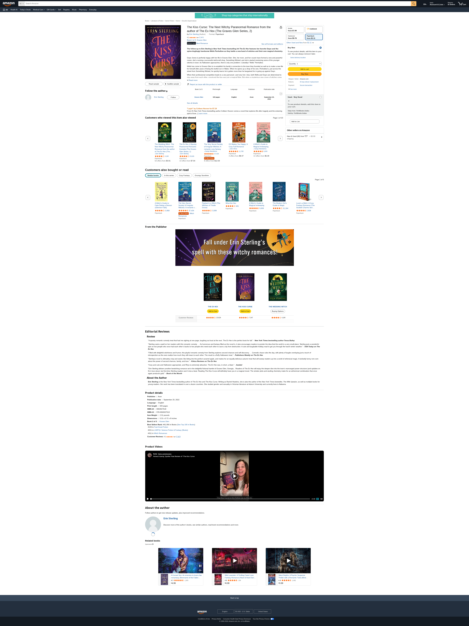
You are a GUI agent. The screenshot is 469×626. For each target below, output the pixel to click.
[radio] (295, 29)
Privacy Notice (216, 619)
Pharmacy (83, 10)
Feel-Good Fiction (161, 427)
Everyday (92, 10)
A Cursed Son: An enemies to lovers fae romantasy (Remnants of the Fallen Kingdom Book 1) (186, 576)
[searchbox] (218, 3)
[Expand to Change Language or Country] (426, 4)
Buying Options (278, 311)
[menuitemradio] (317, 499)
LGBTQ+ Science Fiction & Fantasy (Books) (171, 430)
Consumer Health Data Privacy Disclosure (237, 619)
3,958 (167, 211)
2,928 (309, 211)
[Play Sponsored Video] (234, 561)
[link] (165, 148)
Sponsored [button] (148, 544)
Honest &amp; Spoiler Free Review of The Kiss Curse (174, 456)
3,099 (214, 211)
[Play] (147, 499)
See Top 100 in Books (186, 425)
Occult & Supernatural (189, 21)
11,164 (285, 208)
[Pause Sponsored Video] (200, 566)
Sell (59, 10)
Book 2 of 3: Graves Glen (197, 40)
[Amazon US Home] (202, 612)
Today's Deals (25, 10)
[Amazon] (9, 4)
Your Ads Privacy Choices (261, 619)
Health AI (14, 10)
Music (74, 10)
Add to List (295, 121)
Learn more (202, 113)
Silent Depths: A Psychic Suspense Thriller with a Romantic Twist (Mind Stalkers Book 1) (292, 576)
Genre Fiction (169, 21)
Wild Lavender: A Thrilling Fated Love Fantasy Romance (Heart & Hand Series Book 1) (240, 576)
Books (147, 21)
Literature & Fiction (157, 21)
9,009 (261, 208)
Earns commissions (164, 454)
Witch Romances (186, 214)
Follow (173, 97)
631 (237, 206)
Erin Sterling (194, 34)
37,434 (191, 211)
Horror (178, 21)
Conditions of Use (204, 619)
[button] (5, 9)
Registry (66, 10)
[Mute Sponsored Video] (200, 570)
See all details (192, 103)
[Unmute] (321, 499)
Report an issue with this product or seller (206, 84)
